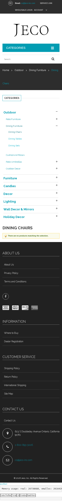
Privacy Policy (11, 273)
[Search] (53, 59)
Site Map (8, 393)
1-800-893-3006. (24, 445)
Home (5, 70)
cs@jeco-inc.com (28, 3)
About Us (9, 264)
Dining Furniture (37, 70)
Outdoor (19, 70)
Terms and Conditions (15, 281)
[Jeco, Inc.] (31, 29)
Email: (18, 3)
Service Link (46, 3)
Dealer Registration (13, 341)
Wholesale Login (23, 10)
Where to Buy (11, 333)
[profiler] (3, 484)
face (5, 296)
